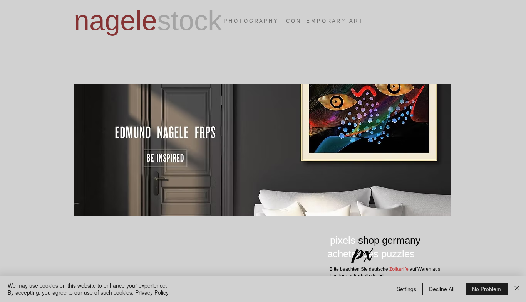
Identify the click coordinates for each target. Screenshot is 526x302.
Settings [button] (406, 289)
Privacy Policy (152, 292)
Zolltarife (399, 269)
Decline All (441, 289)
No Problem (486, 289)
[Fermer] (516, 289)
